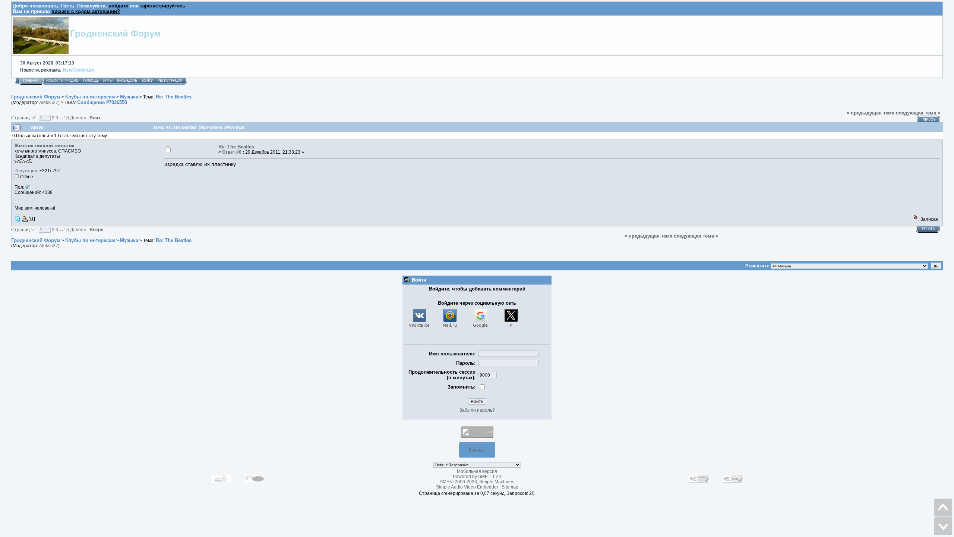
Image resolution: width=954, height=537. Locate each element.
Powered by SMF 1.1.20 (477, 476)
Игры (108, 80)
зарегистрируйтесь (162, 6)
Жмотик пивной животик (45, 145)
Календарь (127, 80)
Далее (78, 117)
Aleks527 (48, 102)
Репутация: (26, 170)
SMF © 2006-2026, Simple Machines (477, 481)
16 (66, 117)
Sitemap (510, 487)
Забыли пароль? (477, 410)
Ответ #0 (231, 152)
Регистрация (170, 80)
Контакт (477, 450)
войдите (118, 6)
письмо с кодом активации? (85, 11)
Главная (31, 80)
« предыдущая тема (870, 113)
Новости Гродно (62, 80)
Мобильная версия (477, 471)
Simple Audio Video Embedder (467, 487)
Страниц (21, 117)
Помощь (91, 80)
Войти (147, 80)
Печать (929, 120)
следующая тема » (918, 113)
